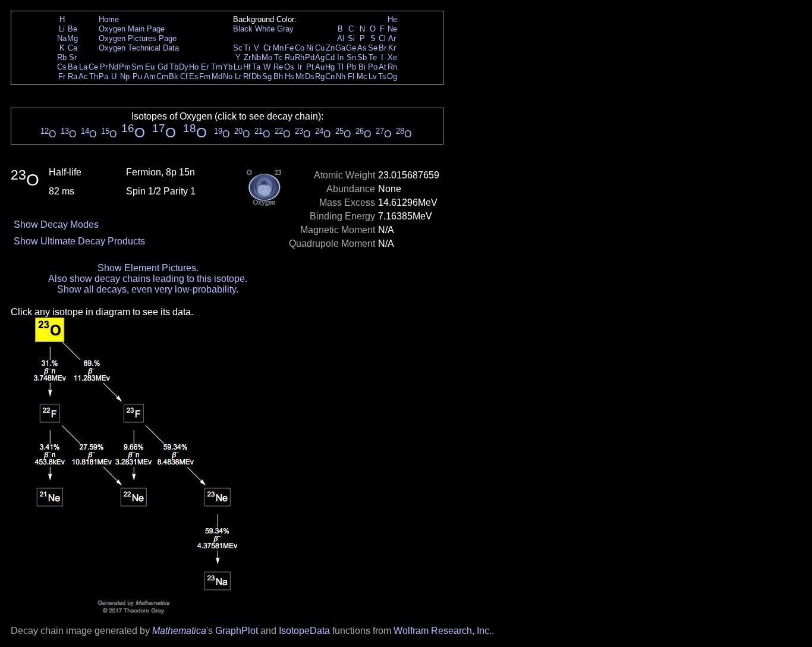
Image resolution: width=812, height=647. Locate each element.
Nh (340, 76)
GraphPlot (236, 631)
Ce (93, 66)
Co (299, 47)
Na (62, 38)
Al (340, 38)
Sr (73, 57)
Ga (340, 47)
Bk (173, 76)
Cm (162, 76)
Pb (351, 66)
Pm (125, 66)
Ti (247, 47)
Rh (299, 57)
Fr (61, 76)
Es (194, 76)
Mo (267, 57)
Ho (194, 66)
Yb (227, 66)
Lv (373, 76)
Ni (309, 47)
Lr (238, 76)
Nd (113, 66)
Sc (238, 47)
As (362, 47)
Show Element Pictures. (148, 268)
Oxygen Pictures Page (138, 38)
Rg (320, 76)
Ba (72, 66)
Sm (137, 66)
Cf (184, 76)
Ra (72, 76)
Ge (351, 47)
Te (373, 57)
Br (382, 47)
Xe (392, 57)
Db (256, 76)
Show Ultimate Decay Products (79, 241)
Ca (72, 47)
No (227, 76)
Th (93, 76)
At (382, 66)
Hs (289, 76)
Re (278, 66)
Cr (267, 47)
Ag (320, 57)
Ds (309, 76)
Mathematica (179, 631)
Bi (362, 66)
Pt (310, 66)
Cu (320, 47)
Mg (72, 38)
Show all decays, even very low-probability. (147, 289)
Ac (83, 76)
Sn (351, 57)
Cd (330, 57)
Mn (278, 47)
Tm (216, 66)
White (265, 28)
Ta (256, 66)
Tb (173, 66)
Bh (278, 76)
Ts (382, 76)
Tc (278, 57)
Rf (247, 76)
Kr (392, 47)
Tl (340, 66)
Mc (362, 76)
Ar (392, 38)
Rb (62, 57)
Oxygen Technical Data (139, 47)
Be (72, 28)
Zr (247, 57)
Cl (382, 38)
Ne (392, 28)
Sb (362, 57)
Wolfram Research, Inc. (443, 631)
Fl (351, 76)
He (392, 19)
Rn (392, 66)
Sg (267, 76)
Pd (309, 57)
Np (125, 76)
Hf (247, 66)
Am (150, 76)
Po (372, 66)
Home (109, 19)
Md (217, 76)
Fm (204, 76)
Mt (299, 76)
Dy (183, 66)
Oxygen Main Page (132, 28)
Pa (103, 76)
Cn (330, 76)
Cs (62, 66)
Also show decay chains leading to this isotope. (147, 279)
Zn (330, 47)
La (83, 66)
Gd (163, 66)
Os (289, 66)
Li (62, 28)
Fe (289, 47)
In (340, 57)
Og (392, 76)
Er (205, 66)
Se (372, 47)
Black (243, 28)
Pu (137, 76)
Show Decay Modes (56, 224)
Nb (256, 57)
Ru (289, 57)
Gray (285, 28)
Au (320, 66)
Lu (238, 66)
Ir (299, 66)
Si (351, 38)
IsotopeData (304, 631)
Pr (104, 66)
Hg (330, 66)
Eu (150, 66)
